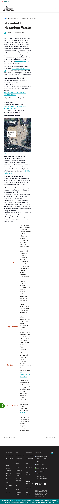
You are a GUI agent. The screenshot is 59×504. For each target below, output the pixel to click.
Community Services (19, 474)
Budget (18, 489)
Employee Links (18, 493)
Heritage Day (49, 437)
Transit (8, 462)
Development (29, 458)
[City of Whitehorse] (8, 7)
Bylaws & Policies (18, 463)
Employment (19, 470)
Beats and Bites (16, 500)
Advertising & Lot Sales (29, 468)
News (17, 467)
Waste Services (8, 469)
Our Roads (9, 485)
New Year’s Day (10, 437)
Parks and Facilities (9, 474)
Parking (8, 465)
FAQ (7, 488)
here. (21, 413)
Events (8, 492)
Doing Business (28, 473)
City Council (19, 458)
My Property (9, 458)
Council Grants (18, 485)
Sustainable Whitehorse (19, 479)
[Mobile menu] (49, 7)
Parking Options (28, 493)
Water (8, 482)
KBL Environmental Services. (25, 374)
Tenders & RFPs (28, 463)
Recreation (9, 479)
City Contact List (42, 468)
